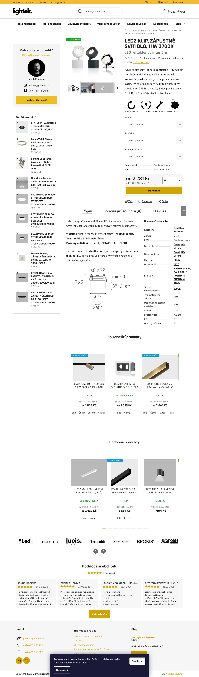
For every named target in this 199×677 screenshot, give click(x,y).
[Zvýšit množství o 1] (179, 180)
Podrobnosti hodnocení (170, 57)
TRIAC (177, 282)
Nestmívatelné (182, 268)
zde (84, 662)
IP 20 (176, 264)
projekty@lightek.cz (33, 638)
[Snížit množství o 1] (165, 180)
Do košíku (154, 190)
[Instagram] (19, 660)
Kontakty (78, 640)
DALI (176, 272)
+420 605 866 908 (33, 645)
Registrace (178, 2)
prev (68, 387)
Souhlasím (137, 661)
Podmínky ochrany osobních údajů (92, 649)
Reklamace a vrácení (85, 653)
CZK (147, 2)
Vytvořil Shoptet (174, 673)
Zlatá (162, 412)
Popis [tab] (87, 211)
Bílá (183, 244)
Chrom (177, 247)
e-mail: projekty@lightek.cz (52, 2)
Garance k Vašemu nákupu (88, 635)
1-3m (176, 304)
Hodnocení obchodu (99, 566)
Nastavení (62, 669)
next (181, 387)
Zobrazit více (99, 614)
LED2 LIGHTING (141, 62)
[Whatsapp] (26, 660)
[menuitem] (26, 24)
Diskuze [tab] (160, 211)
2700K (177, 288)
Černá (177, 244)
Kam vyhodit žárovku (143, 637)
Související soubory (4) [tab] (123, 211)
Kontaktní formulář (36, 99)
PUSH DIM (179, 279)
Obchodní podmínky (84, 644)
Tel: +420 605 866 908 (23, 2)
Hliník (177, 259)
